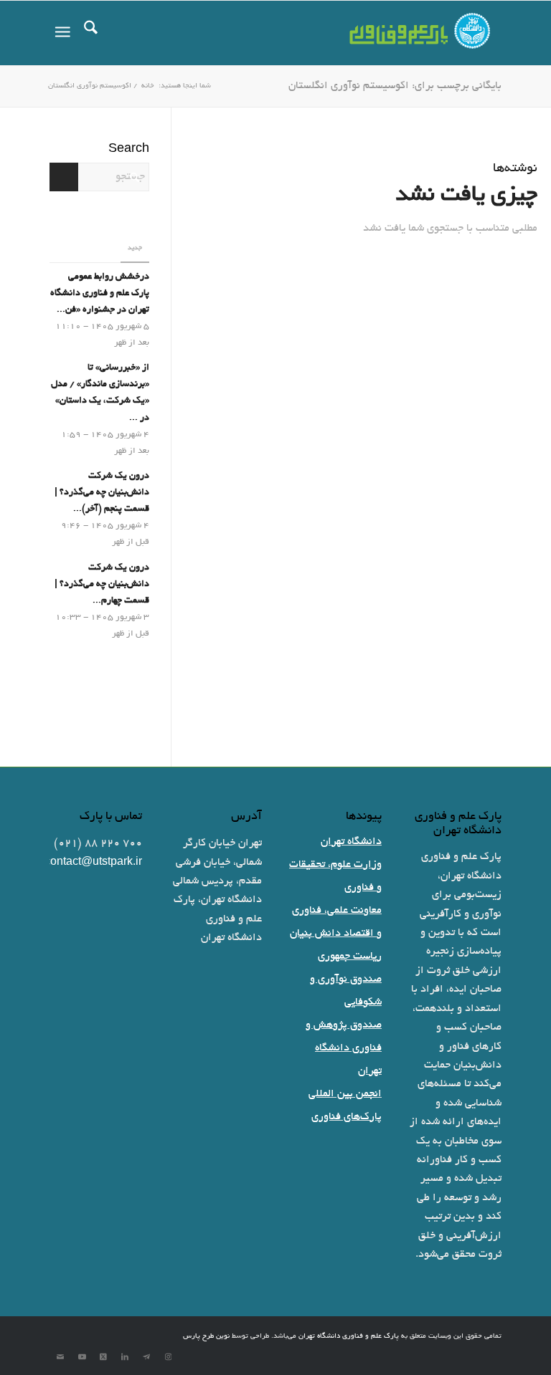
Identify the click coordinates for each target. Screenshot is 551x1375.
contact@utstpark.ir (93, 862)
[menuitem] (98, 33)
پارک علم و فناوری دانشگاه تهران (348, 1337)
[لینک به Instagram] (168, 1357)
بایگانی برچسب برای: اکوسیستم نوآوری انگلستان (394, 86)
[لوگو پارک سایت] (420, 33)
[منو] (60, 33)
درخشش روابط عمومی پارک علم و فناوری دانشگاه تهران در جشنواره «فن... (99, 293)
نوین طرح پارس (206, 1337)
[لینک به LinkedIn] (125, 1357)
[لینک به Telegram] (146, 1357)
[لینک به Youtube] (82, 1357)
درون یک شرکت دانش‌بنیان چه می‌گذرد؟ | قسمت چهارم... (102, 584)
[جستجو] (98, 33)
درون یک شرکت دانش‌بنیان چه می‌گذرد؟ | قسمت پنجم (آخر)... (102, 492)
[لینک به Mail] (60, 1357)
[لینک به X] (103, 1357)
